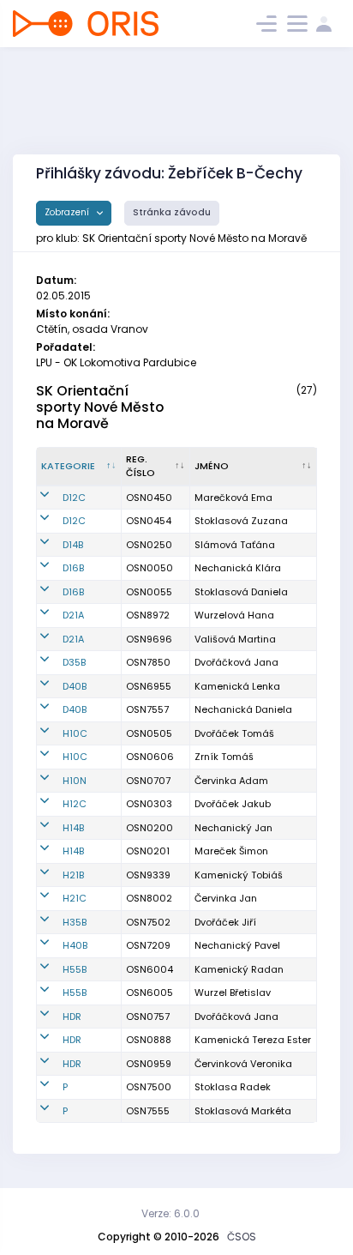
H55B (75, 969)
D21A (73, 615)
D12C (74, 497)
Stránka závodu (172, 212)
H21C (75, 898)
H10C (75, 733)
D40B (75, 686)
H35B (75, 922)
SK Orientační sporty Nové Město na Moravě (100, 407)
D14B (73, 545)
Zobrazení (68, 212)
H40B (75, 945)
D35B (74, 662)
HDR (72, 1016)
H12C (75, 804)
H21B (73, 875)
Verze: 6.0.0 (170, 1213)
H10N (75, 780)
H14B (73, 828)
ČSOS (241, 1236)
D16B (73, 568)
